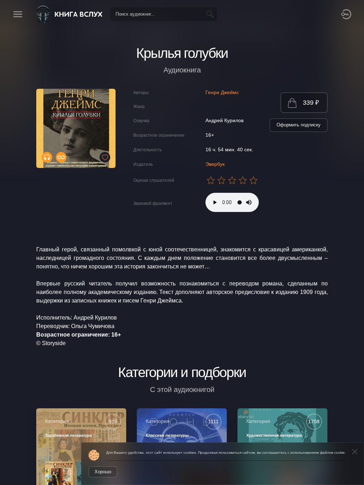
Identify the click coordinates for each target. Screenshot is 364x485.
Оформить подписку (299, 124)
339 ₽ (311, 102)
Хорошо (103, 471)
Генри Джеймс (222, 92)
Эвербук (215, 164)
